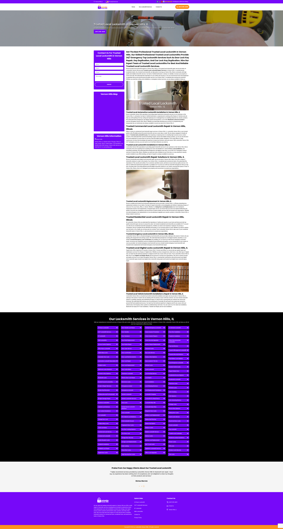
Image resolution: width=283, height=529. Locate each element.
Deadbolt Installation (103, 444)
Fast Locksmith (126, 412)
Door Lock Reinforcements (129, 357)
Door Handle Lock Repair (128, 327)
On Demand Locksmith (175, 327)
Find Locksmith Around (128, 421)
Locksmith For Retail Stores (152, 398)
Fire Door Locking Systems (129, 429)
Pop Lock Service (173, 346)
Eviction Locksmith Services (129, 398)
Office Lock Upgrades (151, 452)
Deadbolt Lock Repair (103, 448)
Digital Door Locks (103, 452)
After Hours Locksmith (104, 348)
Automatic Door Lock (103, 357)
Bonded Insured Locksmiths (105, 382)
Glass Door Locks (126, 450)
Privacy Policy (138, 517)
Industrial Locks (149, 348)
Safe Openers (172, 396)
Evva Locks (124, 402)
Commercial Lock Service (105, 431)
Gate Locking (125, 446)
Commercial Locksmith (104, 436)
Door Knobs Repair (127, 344)
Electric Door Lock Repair (128, 377)
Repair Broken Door (174, 371)
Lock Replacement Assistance (153, 390)
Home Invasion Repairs (151, 336)
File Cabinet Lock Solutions (129, 416)
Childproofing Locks (103, 423)
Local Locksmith (149, 369)
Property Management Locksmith (177, 350)
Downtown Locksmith (127, 373)
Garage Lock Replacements (129, 441)
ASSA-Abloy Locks (103, 352)
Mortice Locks (149, 436)
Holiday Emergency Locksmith (153, 327)
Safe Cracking (172, 391)
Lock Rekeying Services (151, 386)
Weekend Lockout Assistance (176, 437)
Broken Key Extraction (104, 390)
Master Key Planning (150, 419)
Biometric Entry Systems (104, 373)
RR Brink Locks (173, 387)
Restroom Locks (173, 383)
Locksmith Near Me (150, 402)
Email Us (171, 506)
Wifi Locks (171, 446)
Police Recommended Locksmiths (174, 341)
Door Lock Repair (126, 361)
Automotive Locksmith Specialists (107, 361)
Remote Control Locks (174, 367)
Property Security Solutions (176, 354)
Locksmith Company (150, 394)
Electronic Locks (126, 382)
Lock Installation (149, 382)
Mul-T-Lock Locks (150, 444)
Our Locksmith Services (145, 7)
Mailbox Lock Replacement (152, 415)
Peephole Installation (174, 336)
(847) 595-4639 (183, 7)
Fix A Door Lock (126, 433)
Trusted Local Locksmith (175, 433)
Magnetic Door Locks (150, 411)
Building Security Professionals (106, 394)
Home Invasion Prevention (152, 332)
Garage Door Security (127, 437)
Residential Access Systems (176, 375)
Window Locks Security (175, 450)
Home (133, 7)
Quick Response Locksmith (176, 362)
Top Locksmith (173, 429)
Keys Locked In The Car (151, 361)
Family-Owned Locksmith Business (128, 407)
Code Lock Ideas (102, 427)
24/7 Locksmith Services (104, 332)
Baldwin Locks (102, 365)
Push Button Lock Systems (176, 358)
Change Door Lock (103, 419)
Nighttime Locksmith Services (153, 448)
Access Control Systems (104, 344)
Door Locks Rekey (126, 369)
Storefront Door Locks (175, 421)
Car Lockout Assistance (104, 411)
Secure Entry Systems (174, 408)
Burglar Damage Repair (104, 398)
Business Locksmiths (103, 402)
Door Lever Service (127, 348)
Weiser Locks (172, 441)
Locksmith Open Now (150, 407)
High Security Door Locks (128, 454)
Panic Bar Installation (174, 332)
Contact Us (159, 7)
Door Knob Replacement (128, 340)
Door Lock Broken (126, 352)
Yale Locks (172, 454)
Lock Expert (148, 377)
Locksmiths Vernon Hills (141, 527)
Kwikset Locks (149, 365)
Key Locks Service (150, 352)
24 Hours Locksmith (103, 327)
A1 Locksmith (101, 336)
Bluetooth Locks (102, 377)
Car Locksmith (102, 415)
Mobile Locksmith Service (152, 431)
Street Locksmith (173, 425)
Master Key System (150, 423)
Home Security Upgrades (151, 340)
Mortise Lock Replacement (152, 440)
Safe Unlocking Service (175, 400)
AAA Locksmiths (102, 340)
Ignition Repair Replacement (152, 344)
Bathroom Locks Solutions (105, 369)
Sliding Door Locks (174, 412)
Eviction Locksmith (126, 394)
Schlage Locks (173, 404)
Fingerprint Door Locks (128, 425)
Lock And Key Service (151, 373)
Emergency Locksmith (127, 390)
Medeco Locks (149, 427)
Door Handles (125, 332)
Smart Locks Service (174, 416)
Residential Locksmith (174, 379)
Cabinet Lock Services (104, 407)
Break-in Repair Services (104, 386)
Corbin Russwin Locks (104, 440)
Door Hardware (126, 336)
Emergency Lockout (127, 386)
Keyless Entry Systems (151, 357)
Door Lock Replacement (128, 365)
